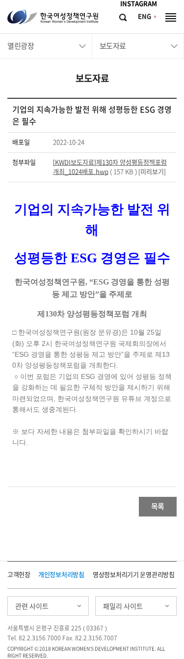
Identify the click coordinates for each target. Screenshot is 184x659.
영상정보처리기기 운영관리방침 (134, 575)
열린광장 (20, 46)
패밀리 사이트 (123, 606)
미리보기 (152, 172)
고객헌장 (18, 575)
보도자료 (113, 46)
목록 (157, 506)
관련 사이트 (32, 606)
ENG (144, 16)
